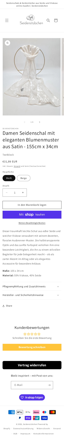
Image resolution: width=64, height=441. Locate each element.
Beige (23, 178)
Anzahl (6, 185)
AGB (15, 433)
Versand (17, 166)
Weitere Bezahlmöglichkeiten (32, 223)
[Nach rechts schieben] (39, 122)
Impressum (25, 433)
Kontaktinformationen (43, 433)
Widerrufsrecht (43, 428)
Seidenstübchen (30, 424)
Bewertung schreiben (32, 347)
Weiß (9, 178)
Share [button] (9, 305)
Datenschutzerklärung (23, 428)
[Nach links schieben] (24, 122)
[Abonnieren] (49, 385)
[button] (7, 20)
